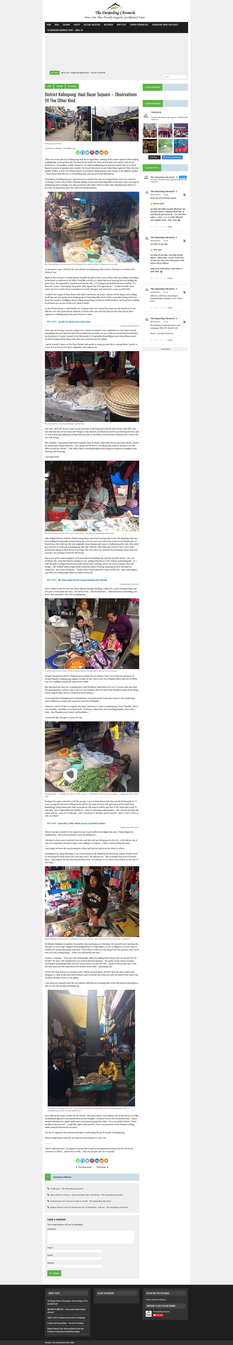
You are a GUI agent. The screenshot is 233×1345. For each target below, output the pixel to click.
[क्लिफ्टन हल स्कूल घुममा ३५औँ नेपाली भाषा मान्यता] (150, 130)
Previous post (84, 1167)
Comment (51, 1229)
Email (50, 1255)
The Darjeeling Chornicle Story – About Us (65, 30)
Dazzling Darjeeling (92, 24)
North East (121, 24)
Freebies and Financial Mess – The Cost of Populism (65, 1323)
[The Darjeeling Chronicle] (116, 11)
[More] (106, 152)
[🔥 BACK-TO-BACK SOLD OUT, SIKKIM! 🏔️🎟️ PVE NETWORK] (181, 146)
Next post (101, 1167)
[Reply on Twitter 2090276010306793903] (152, 308)
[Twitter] (87, 152)
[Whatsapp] (78, 152)
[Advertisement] (116, 52)
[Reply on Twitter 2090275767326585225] (152, 340)
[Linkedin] (97, 152)
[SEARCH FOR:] (175, 76)
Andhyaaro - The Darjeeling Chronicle (66, 1188)
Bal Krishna (57, 148)
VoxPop (77, 24)
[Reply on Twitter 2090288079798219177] (152, 278)
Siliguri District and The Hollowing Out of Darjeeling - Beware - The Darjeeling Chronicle (89, 1207)
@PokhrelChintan (166, 333)
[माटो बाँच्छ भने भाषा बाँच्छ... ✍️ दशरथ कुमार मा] (181, 130)
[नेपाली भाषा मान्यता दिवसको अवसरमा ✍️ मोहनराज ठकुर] (165, 130)
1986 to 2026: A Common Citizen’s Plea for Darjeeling (66, 1317)
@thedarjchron (156, 194)
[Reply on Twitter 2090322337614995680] (152, 227)
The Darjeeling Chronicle (163, 191)
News (57, 24)
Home (49, 24)
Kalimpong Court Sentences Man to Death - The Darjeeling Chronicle (80, 1201)
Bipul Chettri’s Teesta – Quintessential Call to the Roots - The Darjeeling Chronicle (86, 1195)
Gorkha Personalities (139, 24)
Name (50, 1247)
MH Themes (70, 1343)
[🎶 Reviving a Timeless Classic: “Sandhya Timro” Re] (150, 146)
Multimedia (108, 24)
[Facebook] (82, 152)
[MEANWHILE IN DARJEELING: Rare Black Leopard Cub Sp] (165, 146)
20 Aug (165, 194)
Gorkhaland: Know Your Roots (165, 24)
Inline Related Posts (132, 326)
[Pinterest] (92, 152)
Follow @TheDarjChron (156, 1299)
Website (50, 1263)
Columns (66, 24)
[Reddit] (101, 152)
